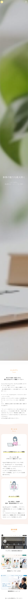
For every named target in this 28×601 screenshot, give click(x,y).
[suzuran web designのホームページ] (2, 2)
